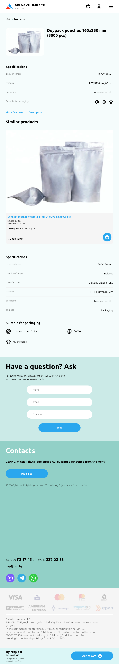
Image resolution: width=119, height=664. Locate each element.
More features (14, 112)
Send (60, 427)
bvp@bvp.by (14, 566)
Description (35, 112)
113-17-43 (19, 559)
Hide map (27, 473)
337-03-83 (50, 559)
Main (8, 19)
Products (19, 19)
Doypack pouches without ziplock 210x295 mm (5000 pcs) (40, 217)
